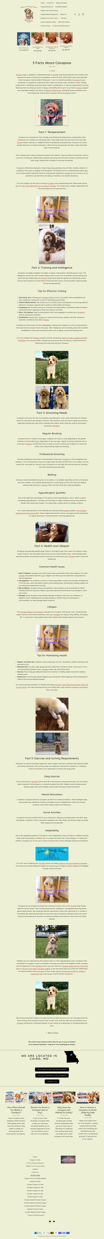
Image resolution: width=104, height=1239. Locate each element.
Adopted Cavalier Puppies (35, 1209)
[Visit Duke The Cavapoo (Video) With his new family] (52, 713)
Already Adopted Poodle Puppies (35, 1212)
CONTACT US (52, 1081)
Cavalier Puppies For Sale (35, 1194)
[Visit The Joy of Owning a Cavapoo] (52, 209)
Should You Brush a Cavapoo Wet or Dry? (40, 1110)
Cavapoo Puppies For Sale (35, 1184)
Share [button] (53, 71)
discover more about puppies (36, 969)
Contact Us (35, 1172)
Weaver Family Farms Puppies (49, 1236)
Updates (35, 1169)
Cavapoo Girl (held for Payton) (66, 46)
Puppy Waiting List (24, 47)
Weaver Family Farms (53, 90)
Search (35, 1157)
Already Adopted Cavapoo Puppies (35, 1200)
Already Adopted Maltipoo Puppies (35, 1206)
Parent (19, 142)
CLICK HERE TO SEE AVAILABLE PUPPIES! (52, 1069)
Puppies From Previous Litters (35, 1166)
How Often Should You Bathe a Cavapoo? (16, 1110)
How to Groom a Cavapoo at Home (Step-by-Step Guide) (88, 1111)
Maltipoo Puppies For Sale (35, 1190)
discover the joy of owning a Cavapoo (73, 863)
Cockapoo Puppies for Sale (35, 1187)
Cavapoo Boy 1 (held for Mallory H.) (52, 47)
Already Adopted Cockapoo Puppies (35, 1203)
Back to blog (53, 1033)
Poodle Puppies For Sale (35, 1197)
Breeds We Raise (35, 1181)
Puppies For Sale (35, 1160)
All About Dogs (35, 1175)
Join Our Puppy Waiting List (35, 1163)
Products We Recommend (36, 1215)
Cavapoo (19, 75)
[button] (50, 18)
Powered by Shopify (61, 1236)
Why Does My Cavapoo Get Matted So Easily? (64, 1110)
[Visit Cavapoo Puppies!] (52, 366)
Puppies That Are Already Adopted (35, 1178)
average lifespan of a (31, 612)
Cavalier (55, 75)
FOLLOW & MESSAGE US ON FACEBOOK (52, 1075)
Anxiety (67, 173)
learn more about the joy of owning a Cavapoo (39, 186)
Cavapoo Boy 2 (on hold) (38, 47)
